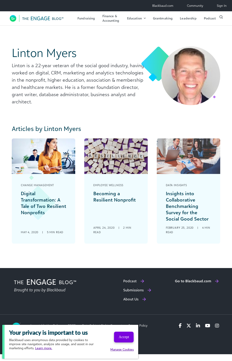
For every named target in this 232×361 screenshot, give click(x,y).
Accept (124, 337)
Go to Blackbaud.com (193, 281)
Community (195, 5)
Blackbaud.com (162, 5)
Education (134, 18)
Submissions (133, 290)
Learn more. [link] (43, 348)
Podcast (210, 18)
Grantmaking (163, 18)
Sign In (222, 5)
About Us (130, 299)
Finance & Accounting (110, 18)
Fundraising (86, 18)
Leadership (188, 18)
